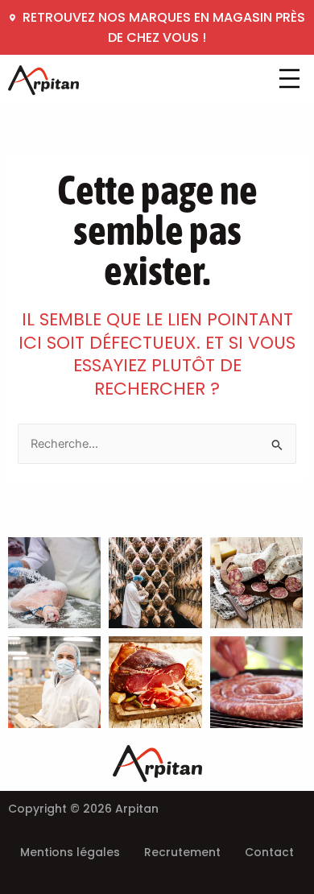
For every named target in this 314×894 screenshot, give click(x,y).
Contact (269, 852)
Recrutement (182, 852)
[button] (290, 80)
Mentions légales (70, 852)
